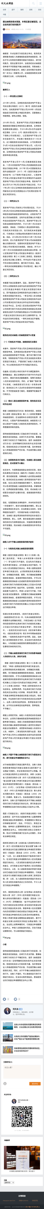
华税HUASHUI (23, 1201)
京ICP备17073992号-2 (32, 1207)
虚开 (13, 9)
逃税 (30, 9)
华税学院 (35, 1201)
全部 (4, 9)
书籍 (4, 14)
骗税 (22, 9)
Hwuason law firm (9, 1201)
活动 (39, 9)
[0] (4, 999)
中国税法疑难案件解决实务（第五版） (22, 1171)
